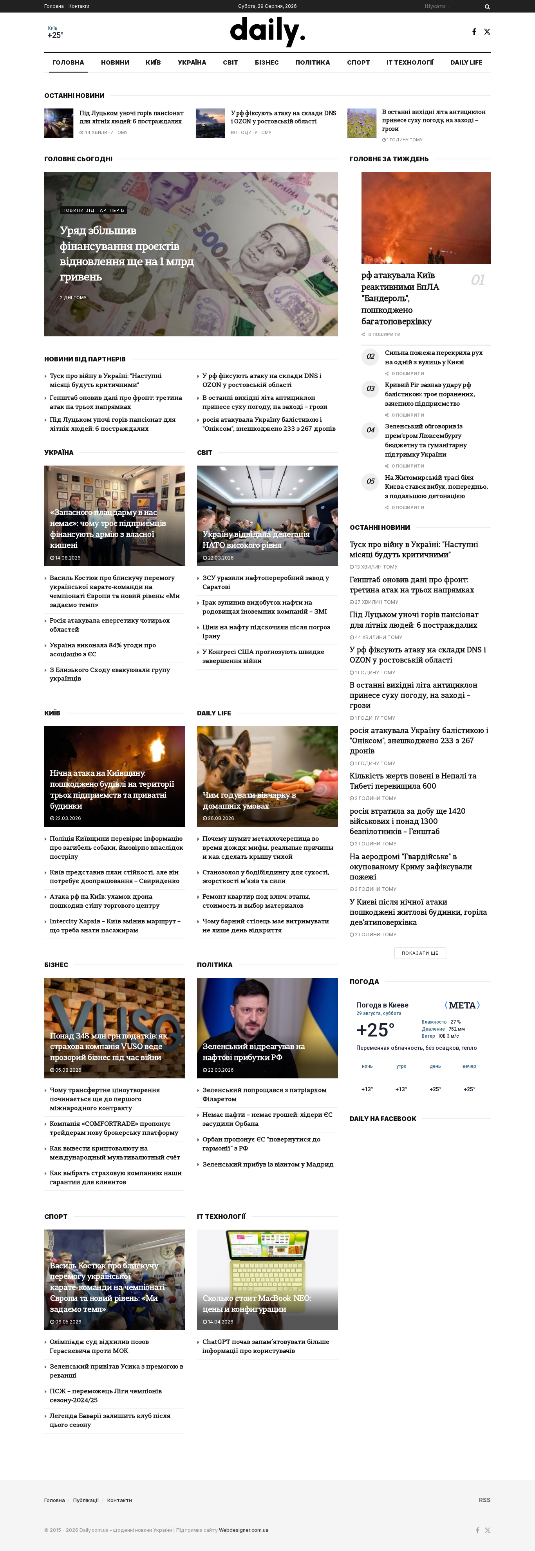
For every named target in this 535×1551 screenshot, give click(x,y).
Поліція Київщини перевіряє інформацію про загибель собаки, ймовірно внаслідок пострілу (116, 848)
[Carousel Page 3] (327, 262)
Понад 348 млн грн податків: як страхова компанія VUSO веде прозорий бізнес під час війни (109, 1047)
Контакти (79, 6)
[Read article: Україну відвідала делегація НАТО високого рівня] (267, 516)
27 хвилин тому (376, 602)
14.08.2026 (67, 558)
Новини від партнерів (93, 210)
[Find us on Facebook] (474, 32)
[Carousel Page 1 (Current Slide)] (327, 245)
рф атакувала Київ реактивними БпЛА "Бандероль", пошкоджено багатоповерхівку (400, 299)
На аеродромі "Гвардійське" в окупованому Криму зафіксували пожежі (411, 867)
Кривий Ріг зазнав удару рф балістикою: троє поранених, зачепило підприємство (430, 394)
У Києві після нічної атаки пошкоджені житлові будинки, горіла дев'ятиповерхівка (418, 913)
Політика (312, 62)
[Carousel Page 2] (327, 254)
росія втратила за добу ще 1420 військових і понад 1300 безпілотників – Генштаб (408, 822)
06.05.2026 (67, 1322)
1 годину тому (101, 132)
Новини (115, 62)
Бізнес (267, 62)
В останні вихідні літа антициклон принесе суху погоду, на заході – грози (282, 121)
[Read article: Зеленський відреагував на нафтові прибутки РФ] (267, 1028)
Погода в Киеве (382, 1005)
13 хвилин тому (376, 567)
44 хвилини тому (378, 637)
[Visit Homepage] (268, 32)
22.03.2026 (220, 558)
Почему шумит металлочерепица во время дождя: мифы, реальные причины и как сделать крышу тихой (267, 848)
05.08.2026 (67, 1070)
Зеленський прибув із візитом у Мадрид (268, 1165)
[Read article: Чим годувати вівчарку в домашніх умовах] (267, 776)
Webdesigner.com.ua (243, 1530)
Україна (192, 62)
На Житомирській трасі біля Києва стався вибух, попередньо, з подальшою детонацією (436, 487)
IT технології (410, 62)
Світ (230, 62)
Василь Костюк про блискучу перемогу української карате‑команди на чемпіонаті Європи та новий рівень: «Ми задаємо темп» (107, 1288)
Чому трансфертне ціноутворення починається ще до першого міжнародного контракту (105, 1099)
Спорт (358, 62)
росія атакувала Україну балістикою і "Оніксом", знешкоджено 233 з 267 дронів (436, 121)
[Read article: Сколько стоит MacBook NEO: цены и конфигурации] (267, 1280)
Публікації (86, 1500)
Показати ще (420, 953)
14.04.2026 (220, 1322)
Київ (53, 28)
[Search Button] (486, 6)
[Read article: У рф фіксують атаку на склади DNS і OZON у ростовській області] (59, 123)
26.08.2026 (220, 818)
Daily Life (466, 62)
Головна (54, 6)
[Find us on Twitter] (487, 31)
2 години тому (375, 798)
